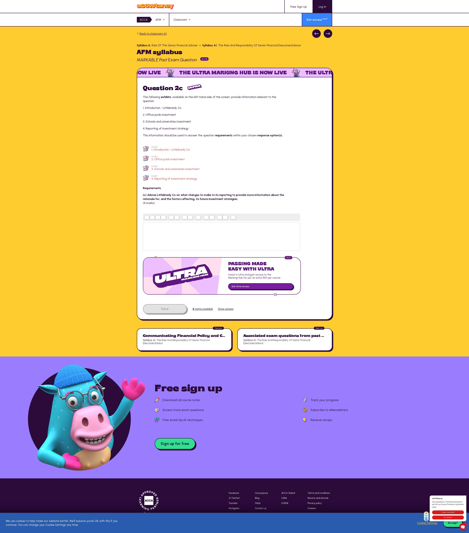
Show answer (226, 308)
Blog (257, 498)
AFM (158, 19)
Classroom (180, 19)
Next (328, 33)
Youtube (233, 503)
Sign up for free (175, 443)
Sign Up (298, 6)
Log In (322, 6)
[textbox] (221, 236)
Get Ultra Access (240, 286)
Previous (316, 33)
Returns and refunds (318, 498)
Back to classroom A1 (153, 33)
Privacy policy (315, 503)
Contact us (260, 508)
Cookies (312, 508)
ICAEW (284, 503)
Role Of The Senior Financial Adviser (167, 45)
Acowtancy (155, 6)
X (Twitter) (234, 498)
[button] (462, 526)
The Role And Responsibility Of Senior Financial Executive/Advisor (251, 45)
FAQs (258, 503)
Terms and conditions (319, 493)
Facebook (234, 493)
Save (165, 309)
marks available (202, 308)
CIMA (284, 498)
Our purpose (261, 493)
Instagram (234, 508)
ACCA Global (288, 493)
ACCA (144, 19)
